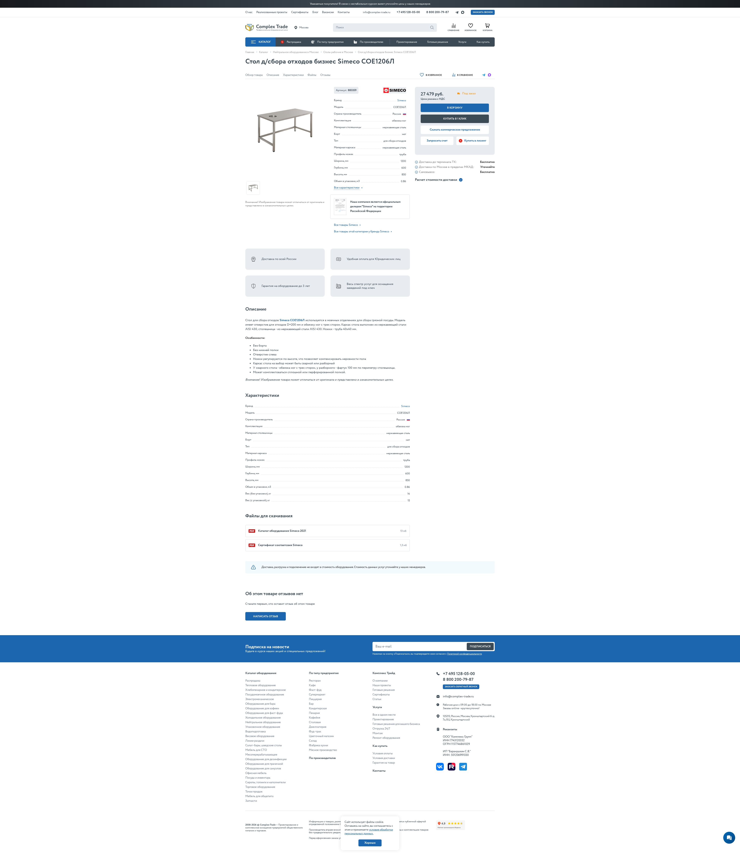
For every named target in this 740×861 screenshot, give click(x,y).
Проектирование (406, 42)
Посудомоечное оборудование (264, 695)
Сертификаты (381, 695)
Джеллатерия (317, 727)
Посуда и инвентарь (257, 778)
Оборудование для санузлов (263, 768)
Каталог (265, 42)
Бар (311, 704)
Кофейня (314, 718)
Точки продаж (253, 792)
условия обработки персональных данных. (369, 832)
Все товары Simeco (346, 225)
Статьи (377, 699)
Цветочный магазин (321, 736)
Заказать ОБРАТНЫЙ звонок (461, 686)
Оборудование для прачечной (264, 764)
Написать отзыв (265, 616)
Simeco (401, 100)
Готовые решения (437, 42)
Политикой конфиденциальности (464, 654)
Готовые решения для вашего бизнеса (396, 724)
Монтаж (378, 733)
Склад (313, 741)
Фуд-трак (315, 732)
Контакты (379, 771)
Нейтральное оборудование (263, 722)
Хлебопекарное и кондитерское (265, 690)
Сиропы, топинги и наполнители (265, 782)
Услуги (462, 42)
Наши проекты (382, 685)
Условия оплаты (383, 753)
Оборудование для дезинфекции (266, 759)
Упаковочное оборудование (262, 727)
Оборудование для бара (260, 704)
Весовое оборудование (259, 736)
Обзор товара (254, 75)
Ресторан (315, 681)
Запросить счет (437, 140)
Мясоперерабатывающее (261, 755)
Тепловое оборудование (260, 685)
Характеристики (293, 75)
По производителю (371, 42)
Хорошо (370, 843)
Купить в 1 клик (454, 119)
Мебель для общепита (259, 796)
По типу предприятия (330, 42)
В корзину (454, 108)
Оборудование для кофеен (262, 708)
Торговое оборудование (260, 787)
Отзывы (325, 75)
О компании (380, 681)
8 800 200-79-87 (437, 12)
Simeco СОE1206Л (292, 320)
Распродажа (294, 42)
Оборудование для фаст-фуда (264, 713)
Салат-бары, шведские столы (263, 745)
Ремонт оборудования (386, 738)
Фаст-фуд (315, 690)
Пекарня (314, 713)
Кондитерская (318, 708)
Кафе (312, 685)
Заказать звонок (483, 12)
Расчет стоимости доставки (436, 180)
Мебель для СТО (256, 750)
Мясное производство (323, 750)
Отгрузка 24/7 (381, 729)
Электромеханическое (259, 699)
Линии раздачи (254, 741)
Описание (273, 75)
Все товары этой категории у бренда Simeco (361, 231)
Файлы (312, 75)
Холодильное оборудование (263, 718)
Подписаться (480, 646)
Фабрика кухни (318, 745)
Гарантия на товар (384, 763)
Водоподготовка (255, 732)
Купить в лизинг (475, 140)
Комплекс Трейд (384, 673)
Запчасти (251, 801)
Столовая (315, 722)
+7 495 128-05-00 (408, 12)
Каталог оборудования (260, 673)
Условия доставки (384, 758)
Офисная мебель (256, 773)
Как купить (483, 42)
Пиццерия (315, 699)
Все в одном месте (384, 715)
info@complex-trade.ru (376, 12)
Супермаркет (317, 695)
